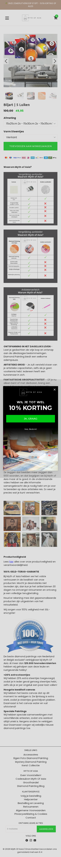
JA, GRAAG (30, 418)
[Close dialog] (54, 389)
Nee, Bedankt (30, 429)
